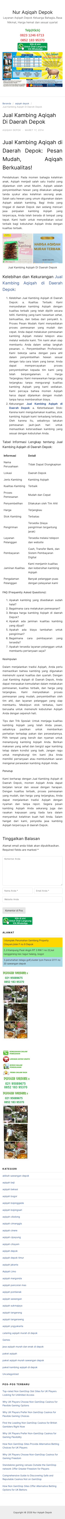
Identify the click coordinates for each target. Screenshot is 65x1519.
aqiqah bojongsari (12, 1209)
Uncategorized (10, 1374)
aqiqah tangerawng (13, 1319)
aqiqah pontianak (12, 1291)
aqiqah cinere (9, 1230)
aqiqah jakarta (10, 1264)
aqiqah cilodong (11, 1216)
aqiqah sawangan (12, 1298)
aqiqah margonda (12, 1278)
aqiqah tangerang (12, 1312)
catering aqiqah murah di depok (20, 1333)
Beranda (6, 103)
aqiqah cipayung (11, 1237)
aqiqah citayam (10, 1244)
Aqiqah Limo (9, 1271)
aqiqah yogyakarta (12, 1326)
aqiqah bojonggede (13, 1203)
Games (6, 1339)
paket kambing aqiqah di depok (20, 1367)
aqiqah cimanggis (12, 1223)
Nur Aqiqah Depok (32, 12)
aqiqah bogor (9, 1196)
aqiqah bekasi (10, 1189)
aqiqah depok (22, 103)
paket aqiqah (9, 1353)
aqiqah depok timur (13, 1257)
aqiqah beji (8, 1182)
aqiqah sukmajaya (12, 1305)
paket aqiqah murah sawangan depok (23, 1360)
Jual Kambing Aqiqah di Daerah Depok (32, 283)
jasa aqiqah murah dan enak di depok (23, 1346)
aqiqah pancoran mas (14, 1285)
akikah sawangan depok (15, 1175)
